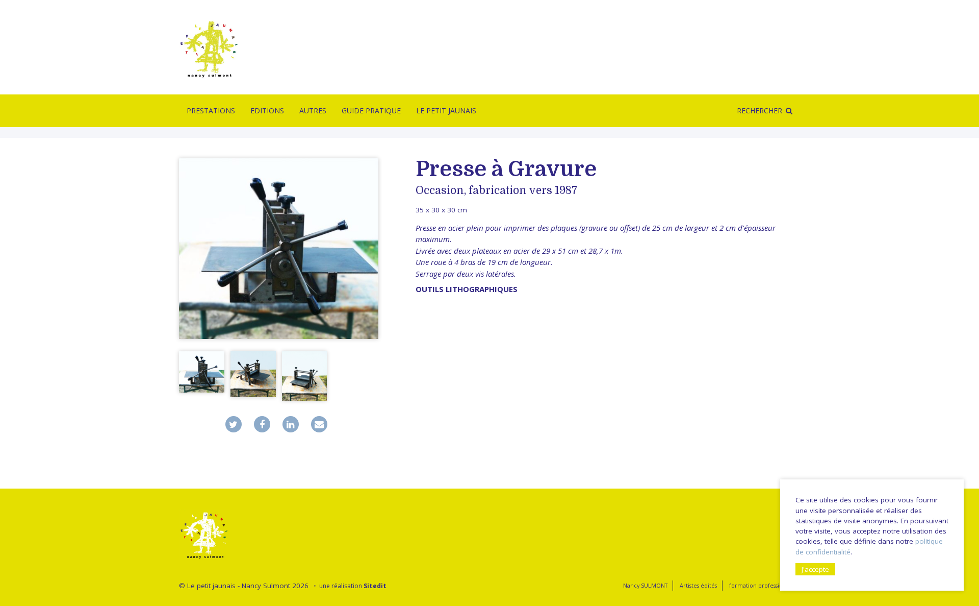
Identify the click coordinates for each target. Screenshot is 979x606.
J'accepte (815, 569)
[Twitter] (233, 424)
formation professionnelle (764, 585)
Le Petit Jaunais (446, 110)
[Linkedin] (290, 424)
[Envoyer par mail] (319, 424)
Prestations (211, 110)
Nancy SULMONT (645, 585)
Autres (312, 110)
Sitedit (375, 585)
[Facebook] (262, 424)
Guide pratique (371, 110)
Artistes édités (698, 585)
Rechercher (759, 110)
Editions (267, 110)
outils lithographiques (467, 289)
